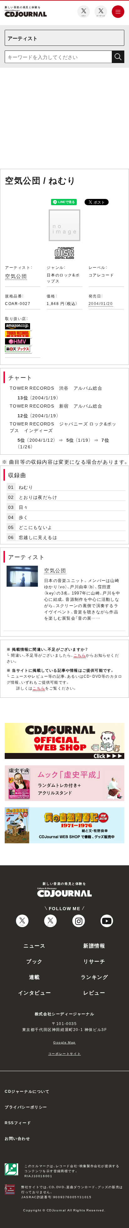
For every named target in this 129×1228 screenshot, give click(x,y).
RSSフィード (18, 1122)
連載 (34, 976)
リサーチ (94, 961)
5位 (21, 440)
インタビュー (34, 992)
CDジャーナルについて (27, 1091)
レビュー (94, 992)
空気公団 (16, 276)
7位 (105, 440)
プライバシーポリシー (26, 1107)
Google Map (64, 1042)
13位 (23, 397)
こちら (80, 655)
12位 (23, 415)
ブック (34, 961)
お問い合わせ (17, 1138)
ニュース (34, 945)
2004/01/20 (101, 303)
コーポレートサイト (64, 1053)
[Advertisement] (64, 119)
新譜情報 (94, 945)
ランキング (94, 976)
